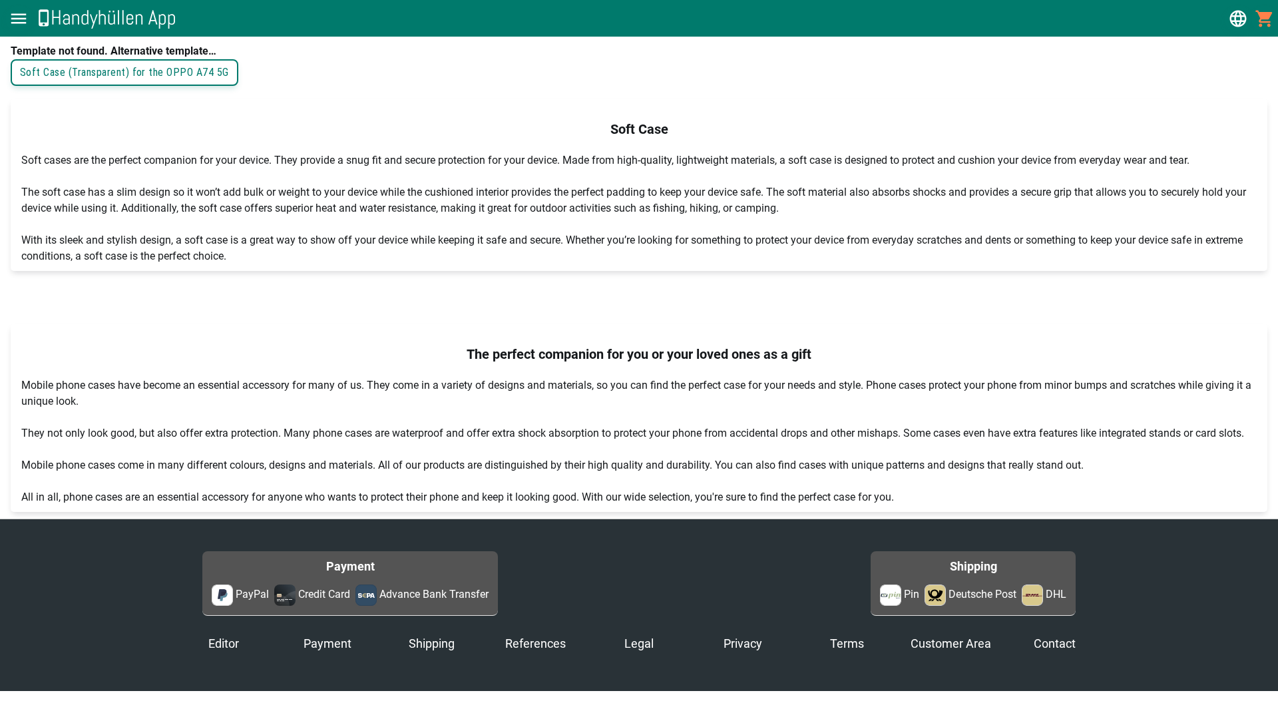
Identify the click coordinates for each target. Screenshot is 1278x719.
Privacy (743, 643)
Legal (639, 643)
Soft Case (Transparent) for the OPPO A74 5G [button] (124, 72)
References (535, 643)
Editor (223, 643)
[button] (18, 18)
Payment (327, 643)
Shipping (432, 643)
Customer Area (951, 643)
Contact (1055, 643)
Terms (847, 643)
